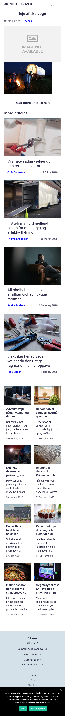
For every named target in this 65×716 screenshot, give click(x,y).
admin (28, 20)
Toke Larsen (14, 371)
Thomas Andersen (17, 238)
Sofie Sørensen (16, 172)
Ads (32, 680)
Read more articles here (32, 103)
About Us (32, 685)
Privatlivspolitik (38, 708)
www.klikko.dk (35, 664)
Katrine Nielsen (16, 305)
